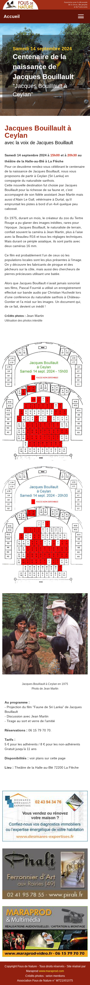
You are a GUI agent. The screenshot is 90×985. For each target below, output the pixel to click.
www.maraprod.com (51, 971)
